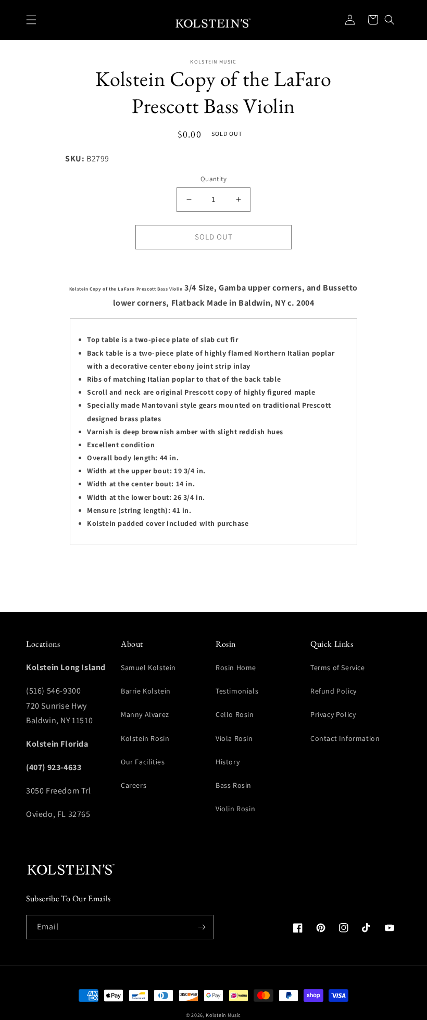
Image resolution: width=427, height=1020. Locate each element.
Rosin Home (236, 667)
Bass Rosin (234, 785)
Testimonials (237, 691)
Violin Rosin (235, 808)
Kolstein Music (223, 1015)
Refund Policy (333, 691)
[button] (31, 19)
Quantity (213, 178)
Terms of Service (337, 667)
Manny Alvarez (145, 714)
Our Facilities (143, 761)
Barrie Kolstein (146, 691)
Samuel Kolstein (148, 667)
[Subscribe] (201, 927)
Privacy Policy (333, 714)
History (228, 761)
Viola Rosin (234, 738)
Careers (133, 785)
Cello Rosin (235, 714)
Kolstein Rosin (145, 738)
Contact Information (345, 738)
